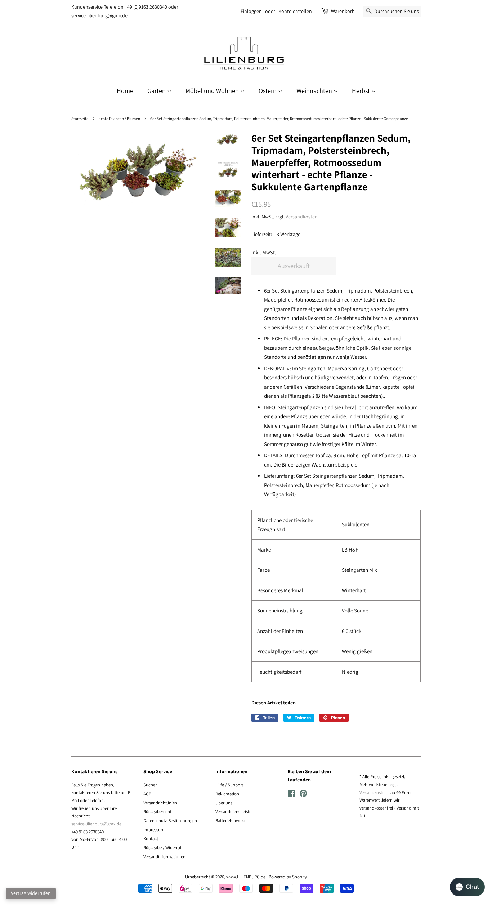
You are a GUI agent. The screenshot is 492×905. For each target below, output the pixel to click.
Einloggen (251, 11)
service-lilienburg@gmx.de (96, 824)
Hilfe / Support (229, 785)
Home (125, 90)
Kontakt (150, 838)
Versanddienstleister (234, 811)
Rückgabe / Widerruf (162, 847)
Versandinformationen (164, 856)
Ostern (268, 90)
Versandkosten (302, 216)
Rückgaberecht (157, 811)
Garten (157, 90)
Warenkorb (343, 11)
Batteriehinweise (230, 820)
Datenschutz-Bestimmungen (170, 820)
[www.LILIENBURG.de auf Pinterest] (303, 795)
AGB (147, 794)
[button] (467, 887)
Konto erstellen (295, 11)
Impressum (154, 829)
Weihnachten (315, 90)
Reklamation (227, 794)
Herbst (361, 90)
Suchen (150, 785)
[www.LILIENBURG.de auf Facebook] (291, 795)
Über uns (223, 803)
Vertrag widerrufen (31, 893)
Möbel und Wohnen (212, 90)
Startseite (80, 118)
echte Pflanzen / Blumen (119, 118)
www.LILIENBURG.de (246, 877)
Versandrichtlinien (160, 803)
